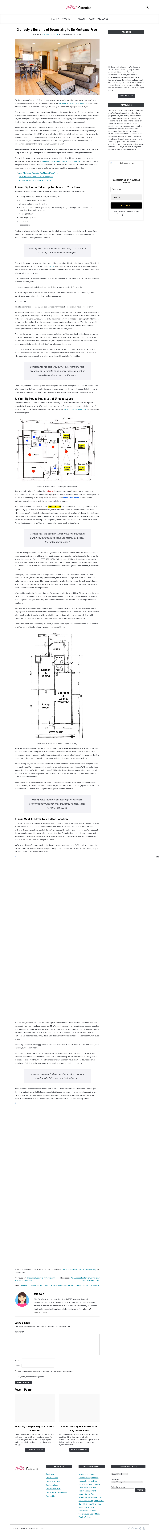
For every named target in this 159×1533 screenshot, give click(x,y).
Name (18, 1360)
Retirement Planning (77, 1285)
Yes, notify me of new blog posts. (30, 1377)
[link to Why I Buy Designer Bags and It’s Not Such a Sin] (35, 1408)
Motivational (96, 1497)
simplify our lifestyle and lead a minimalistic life (61, 161)
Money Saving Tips (86, 1494)
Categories (115, 1479)
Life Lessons (94, 1484)
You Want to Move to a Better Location (35, 180)
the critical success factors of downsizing (79, 1270)
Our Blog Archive (53, 1481)
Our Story (50, 1474)
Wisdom (81, 19)
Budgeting (91, 1474)
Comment (19, 1332)
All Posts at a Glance (98, 19)
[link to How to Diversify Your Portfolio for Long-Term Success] (79, 1408)
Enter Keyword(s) (118, 1487)
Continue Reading (35, 1450)
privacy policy (137, 214)
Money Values (84, 1497)
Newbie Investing (86, 1501)
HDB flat (51, 266)
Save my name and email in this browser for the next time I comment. (45, 1371)
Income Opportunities (88, 1481)
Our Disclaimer (52, 1485)
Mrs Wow (46, 34)
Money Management (49, 1285)
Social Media (95, 1514)
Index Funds (83, 1484)
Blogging (82, 1474)
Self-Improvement (86, 1507)
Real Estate (63, 1285)
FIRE (56, 34)
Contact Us (50, 1496)
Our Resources (52, 1478)
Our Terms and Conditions (56, 1492)
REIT (81, 1504)
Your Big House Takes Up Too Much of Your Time (39, 173)
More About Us (126, 96)
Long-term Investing (87, 1487)
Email (17, 1366)
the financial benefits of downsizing (73, 103)
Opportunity (68, 19)
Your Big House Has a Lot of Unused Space (36, 177)
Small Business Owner (88, 1511)
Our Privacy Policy (53, 1489)
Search (140, 1490)
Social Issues (84, 1514)
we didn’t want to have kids (75, 409)
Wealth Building (92, 1285)
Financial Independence (30, 1285)
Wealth (54, 19)
